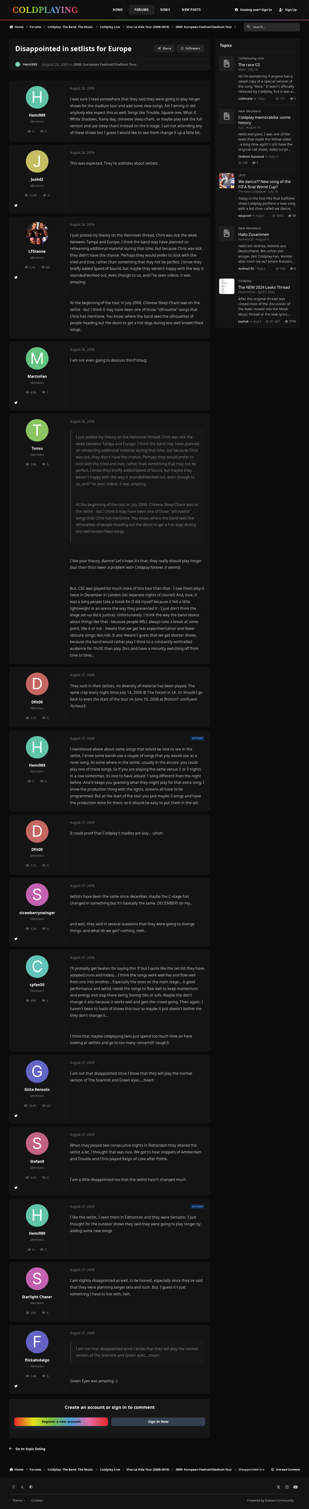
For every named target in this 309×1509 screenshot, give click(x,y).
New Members (249, 111)
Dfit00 (37, 702)
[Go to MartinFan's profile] (37, 358)
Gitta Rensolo (37, 1089)
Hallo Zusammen (253, 234)
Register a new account (61, 1421)
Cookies (37, 1500)
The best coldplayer (252, 191)
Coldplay (245, 281)
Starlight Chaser (37, 1296)
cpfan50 (37, 984)
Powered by (270, 1500)
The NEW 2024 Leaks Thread (264, 287)
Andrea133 (246, 239)
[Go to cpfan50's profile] (37, 966)
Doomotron (246, 292)
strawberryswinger (37, 912)
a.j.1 (241, 127)
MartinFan (37, 376)
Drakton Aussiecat (251, 156)
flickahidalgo (37, 1360)
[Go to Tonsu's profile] (37, 430)
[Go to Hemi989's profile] (17, 64)
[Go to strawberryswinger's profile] (37, 894)
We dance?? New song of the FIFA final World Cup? (264, 184)
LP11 (241, 175)
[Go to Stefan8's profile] (37, 1143)
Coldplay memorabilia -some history (264, 119)
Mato (242, 69)
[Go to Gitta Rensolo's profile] (37, 1071)
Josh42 (37, 179)
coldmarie (245, 98)
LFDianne (37, 251)
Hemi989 (30, 64)
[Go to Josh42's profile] (37, 161)
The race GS (249, 64)
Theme (17, 1500)
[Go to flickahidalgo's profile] (37, 1342)
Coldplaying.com (251, 58)
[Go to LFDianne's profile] (37, 233)
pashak (243, 321)
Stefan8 (37, 1161)
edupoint (245, 215)
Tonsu (37, 448)
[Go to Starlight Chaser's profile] (37, 1278)
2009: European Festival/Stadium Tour (105, 64)
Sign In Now (158, 1421)
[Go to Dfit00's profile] (37, 684)
